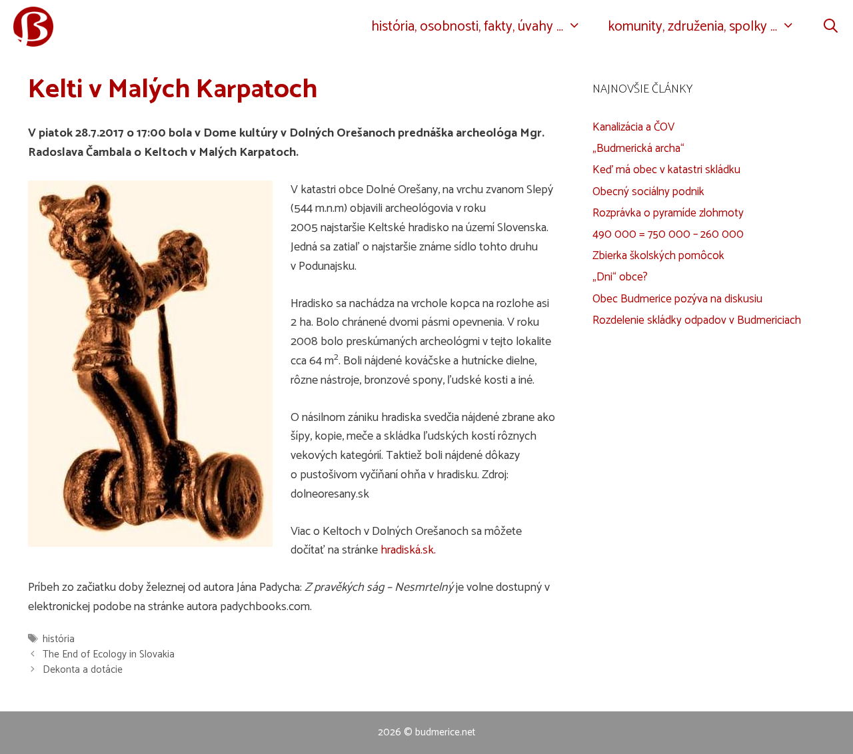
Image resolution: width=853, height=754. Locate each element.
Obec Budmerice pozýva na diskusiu (677, 299)
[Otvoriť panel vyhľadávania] (830, 27)
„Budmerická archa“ (638, 148)
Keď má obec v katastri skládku (666, 170)
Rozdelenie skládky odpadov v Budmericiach (696, 320)
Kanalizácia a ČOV (633, 127)
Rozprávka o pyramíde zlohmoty (668, 213)
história (59, 639)
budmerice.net (445, 732)
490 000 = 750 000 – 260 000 (668, 234)
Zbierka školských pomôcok (658, 255)
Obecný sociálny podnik (648, 192)
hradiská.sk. (408, 550)
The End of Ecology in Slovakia (109, 654)
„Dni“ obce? (620, 277)
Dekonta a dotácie (83, 669)
